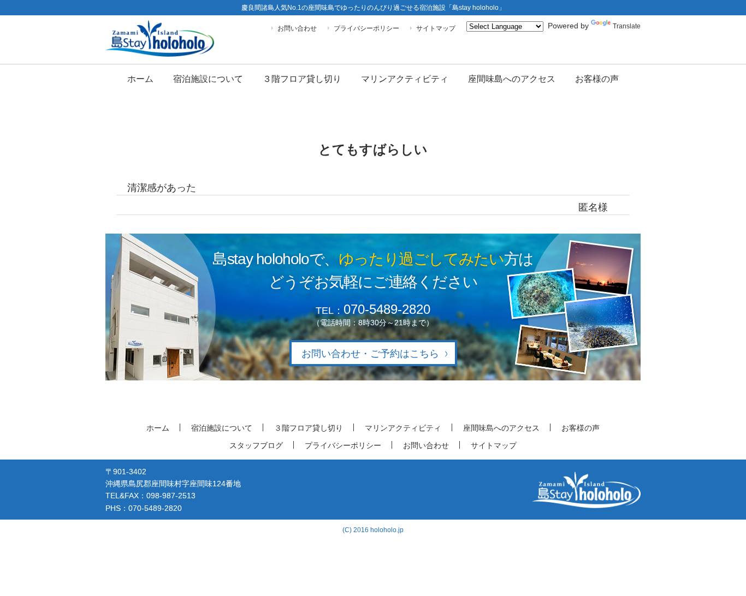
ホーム (140, 79)
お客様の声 (597, 79)
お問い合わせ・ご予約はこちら (370, 353)
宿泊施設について (208, 79)
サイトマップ (435, 28)
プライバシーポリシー (366, 28)
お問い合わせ (297, 28)
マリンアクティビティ (404, 79)
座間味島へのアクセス (511, 79)
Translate (627, 26)
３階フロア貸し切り (302, 79)
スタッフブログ (256, 445)
